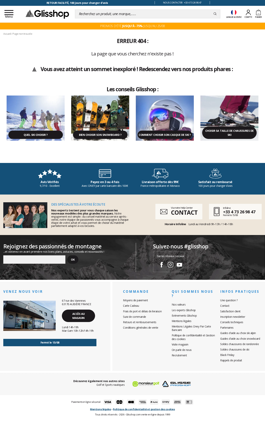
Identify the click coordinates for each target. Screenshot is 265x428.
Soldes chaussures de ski (234, 349)
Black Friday (227, 355)
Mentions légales (181, 321)
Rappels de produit (231, 360)
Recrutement (179, 355)
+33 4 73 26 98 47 (239, 211)
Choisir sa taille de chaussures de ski (229, 133)
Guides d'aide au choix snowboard (240, 338)
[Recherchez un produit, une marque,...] (215, 14)
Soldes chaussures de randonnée (239, 344)
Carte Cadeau (131, 305)
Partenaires (227, 327)
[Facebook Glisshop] (161, 265)
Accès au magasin (78, 316)
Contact (224, 305)
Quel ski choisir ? (36, 135)
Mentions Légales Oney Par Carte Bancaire (191, 328)
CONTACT (184, 212)
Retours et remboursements (139, 322)
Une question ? (228, 300)
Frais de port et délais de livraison (142, 311)
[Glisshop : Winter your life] (47, 14)
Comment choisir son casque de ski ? (165, 135)
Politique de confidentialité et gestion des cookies (144, 409)
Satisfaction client (230, 311)
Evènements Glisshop (184, 315)
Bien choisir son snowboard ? (100, 135)
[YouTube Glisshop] (179, 265)
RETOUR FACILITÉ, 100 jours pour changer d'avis (77, 3)
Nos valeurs (179, 304)
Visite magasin (180, 344)
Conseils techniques (231, 322)
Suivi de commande (134, 317)
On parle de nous (182, 350)
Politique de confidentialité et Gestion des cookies (193, 337)
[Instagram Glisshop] (170, 265)
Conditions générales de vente (140, 327)
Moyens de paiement (135, 300)
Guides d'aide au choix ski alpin (238, 333)
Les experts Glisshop (184, 310)
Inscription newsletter (232, 317)
